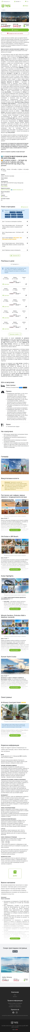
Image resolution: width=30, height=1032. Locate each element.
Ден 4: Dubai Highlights (12, 238)
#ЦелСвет (26, 1015)
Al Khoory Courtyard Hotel (12, 387)
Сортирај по (15, 264)
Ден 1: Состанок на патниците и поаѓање (12, 221)
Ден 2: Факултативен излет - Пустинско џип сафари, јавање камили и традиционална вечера (12, 227)
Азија (2, 186)
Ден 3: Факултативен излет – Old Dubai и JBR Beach (13, 233)
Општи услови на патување (15, 1003)
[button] (5, 1)
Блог (15, 994)
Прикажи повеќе (14, 334)
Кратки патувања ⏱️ (18, 189)
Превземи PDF (16, 255)
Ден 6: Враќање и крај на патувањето (11, 250)
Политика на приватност (15, 1006)
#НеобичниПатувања (11, 1015)
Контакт (15, 996)
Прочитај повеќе (14, 530)
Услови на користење (15, 1005)
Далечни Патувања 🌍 (6, 189)
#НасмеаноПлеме (20, 1015)
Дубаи (4, 10)
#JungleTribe (4, 1015)
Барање (16, 30)
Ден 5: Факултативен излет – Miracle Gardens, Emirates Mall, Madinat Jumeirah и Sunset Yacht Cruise (13, 245)
